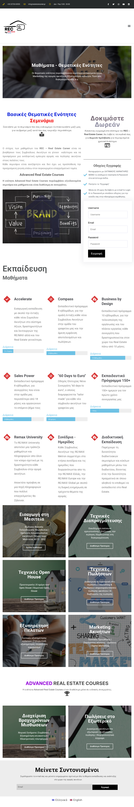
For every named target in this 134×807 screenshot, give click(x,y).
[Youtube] (123, 4)
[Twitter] (113, 4)
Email (91, 222)
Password (93, 237)
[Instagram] (118, 4)
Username (93, 207)
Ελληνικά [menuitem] (61, 800)
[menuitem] (60, 800)
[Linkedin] (128, 4)
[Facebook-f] (108, 4)
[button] (129, 26)
